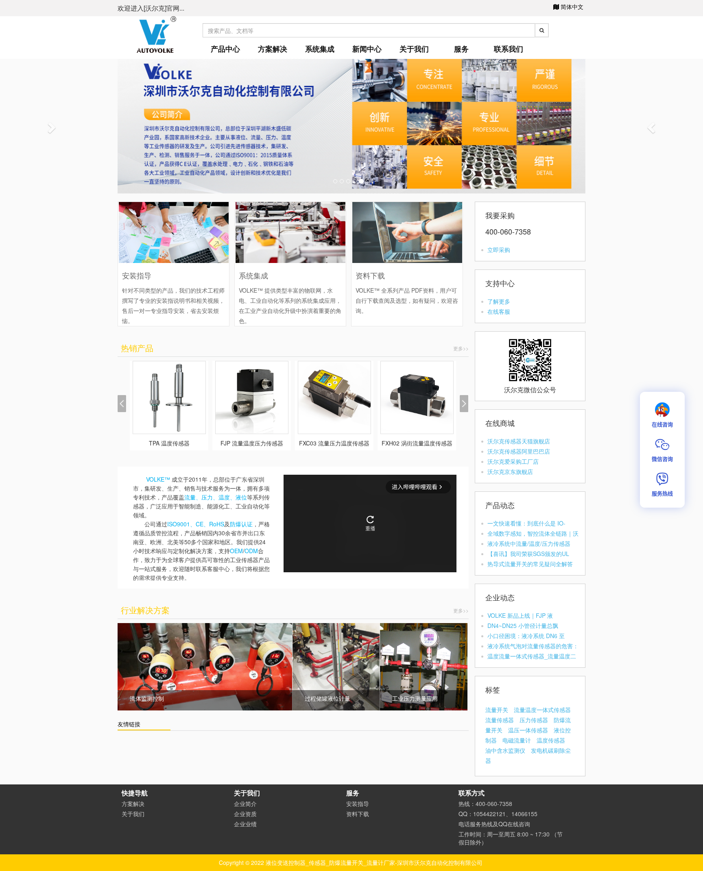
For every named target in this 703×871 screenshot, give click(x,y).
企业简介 (245, 803)
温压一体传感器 (528, 730)
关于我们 (414, 48)
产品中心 (225, 48)
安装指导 (357, 803)
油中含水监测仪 (505, 750)
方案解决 (272, 48)
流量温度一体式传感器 (542, 710)
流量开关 (496, 710)
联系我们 (508, 48)
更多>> (461, 348)
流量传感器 (499, 720)
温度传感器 (551, 740)
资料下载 (357, 814)
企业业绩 (245, 824)
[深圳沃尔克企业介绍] (351, 125)
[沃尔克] (156, 34)
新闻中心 (367, 48)
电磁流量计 (516, 740)
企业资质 (245, 814)
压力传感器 (534, 720)
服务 (461, 48)
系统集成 (319, 48)
